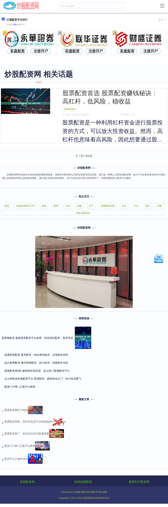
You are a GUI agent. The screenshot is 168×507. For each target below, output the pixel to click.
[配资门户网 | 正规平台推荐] (42, 445)
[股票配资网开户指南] (35, 410)
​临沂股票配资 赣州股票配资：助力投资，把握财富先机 (36, 362)
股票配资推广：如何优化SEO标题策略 (26, 433)
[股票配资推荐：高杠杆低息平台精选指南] (59, 421)
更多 (161, 19)
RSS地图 (90, 492)
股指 (6, 205)
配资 (56, 205)
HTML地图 (101, 492)
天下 (91, 205)
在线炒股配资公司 (25, 205)
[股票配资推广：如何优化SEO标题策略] (56, 433)
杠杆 (67, 205)
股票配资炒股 (108, 205)
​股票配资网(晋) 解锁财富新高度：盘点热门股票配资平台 (37, 371)
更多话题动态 (83, 212)
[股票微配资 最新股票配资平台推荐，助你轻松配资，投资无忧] (83, 338)
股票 (44, 205)
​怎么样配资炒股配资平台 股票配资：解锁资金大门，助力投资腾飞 (42, 378)
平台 (136, 205)
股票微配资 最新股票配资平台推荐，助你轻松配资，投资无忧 (37, 338)
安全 (124, 205)
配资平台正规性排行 (16, 459)
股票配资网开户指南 (16, 410)
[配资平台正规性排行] (35, 459)
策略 (79, 205)
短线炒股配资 (83, 481)
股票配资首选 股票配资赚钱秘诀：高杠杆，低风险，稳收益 (110, 96)
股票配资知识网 (92, 497)
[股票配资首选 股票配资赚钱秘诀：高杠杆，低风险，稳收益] (25, 103)
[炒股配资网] (21, 5)
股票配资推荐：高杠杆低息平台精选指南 (28, 421)
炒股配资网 (27, 481)
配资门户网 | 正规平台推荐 (19, 446)
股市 (148, 205)
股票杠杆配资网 (139, 481)
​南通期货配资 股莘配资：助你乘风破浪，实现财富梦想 (36, 355)
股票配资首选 (70, 109)
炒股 (159, 205)
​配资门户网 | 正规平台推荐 (19, 386)
